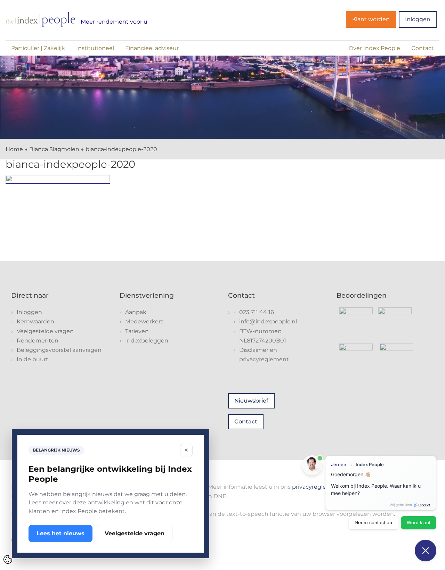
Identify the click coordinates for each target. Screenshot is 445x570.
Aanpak (135, 312)
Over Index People (374, 48)
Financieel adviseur (152, 48)
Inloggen (417, 19)
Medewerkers (144, 321)
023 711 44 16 (256, 312)
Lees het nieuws (60, 533)
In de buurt (32, 359)
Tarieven (137, 331)
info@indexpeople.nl (268, 321)
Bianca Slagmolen (54, 149)
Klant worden (371, 19)
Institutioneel (95, 48)
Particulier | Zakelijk (38, 48)
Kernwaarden (35, 321)
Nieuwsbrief (251, 400)
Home (14, 149)
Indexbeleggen (146, 340)
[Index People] (40, 19)
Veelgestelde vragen (45, 331)
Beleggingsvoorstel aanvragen (59, 350)
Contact (422, 48)
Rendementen (37, 340)
